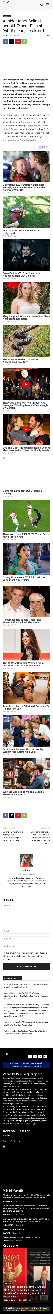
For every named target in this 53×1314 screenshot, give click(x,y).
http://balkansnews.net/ (26, 874)
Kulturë (6, 1233)
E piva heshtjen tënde (14, 1229)
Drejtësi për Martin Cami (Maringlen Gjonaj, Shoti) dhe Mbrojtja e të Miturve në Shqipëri (26, 996)
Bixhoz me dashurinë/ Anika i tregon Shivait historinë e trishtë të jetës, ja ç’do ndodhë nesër (40, 838)
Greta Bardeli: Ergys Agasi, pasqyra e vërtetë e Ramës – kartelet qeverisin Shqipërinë (26, 1220)
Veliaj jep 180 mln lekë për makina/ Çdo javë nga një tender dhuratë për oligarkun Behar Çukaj (26, 1013)
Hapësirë (6, 1241)
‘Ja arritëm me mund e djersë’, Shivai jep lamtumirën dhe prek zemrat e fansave (13, 836)
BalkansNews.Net (20, 1308)
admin (8, 35)
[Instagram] (35, 1056)
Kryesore (8, 1283)
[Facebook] (5, 41)
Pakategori (14, 12)
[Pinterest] (18, 41)
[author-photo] (26, 866)
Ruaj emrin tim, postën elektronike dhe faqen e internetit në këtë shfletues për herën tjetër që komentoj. (25, 956)
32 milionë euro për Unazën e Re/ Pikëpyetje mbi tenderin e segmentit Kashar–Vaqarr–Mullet (26, 1196)
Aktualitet (8, 1214)
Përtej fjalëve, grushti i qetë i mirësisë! (21, 1237)
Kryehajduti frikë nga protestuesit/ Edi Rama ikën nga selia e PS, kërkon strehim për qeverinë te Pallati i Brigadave (26, 1208)
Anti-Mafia (7, 1201)
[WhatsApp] (24, 41)
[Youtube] (45, 1056)
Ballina (5, 12)
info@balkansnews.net (36, 1310)
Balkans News (9, 1300)
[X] (11, 41)
